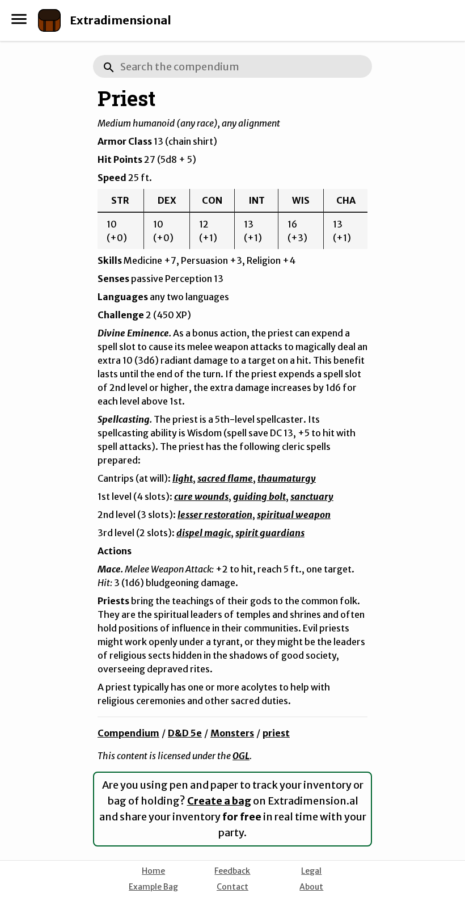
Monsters (232, 733)
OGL (241, 755)
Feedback (232, 871)
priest (276, 733)
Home (153, 871)
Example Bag (153, 887)
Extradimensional (120, 20)
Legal (311, 871)
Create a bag (219, 800)
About (311, 887)
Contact (232, 887)
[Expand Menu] (19, 19)
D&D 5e (185, 733)
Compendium (128, 733)
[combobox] (232, 66)
